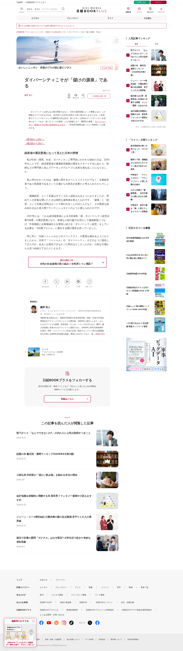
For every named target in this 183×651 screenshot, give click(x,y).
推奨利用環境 (72, 610)
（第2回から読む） (35, 143)
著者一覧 (144, 587)
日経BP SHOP (46, 602)
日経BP (19, 2)
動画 (131, 587)
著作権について (116, 639)
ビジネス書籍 (57, 595)
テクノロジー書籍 (78, 595)
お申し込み (142, 2)
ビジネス (35, 18)
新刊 (42, 595)
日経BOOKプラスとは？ (36, 2)
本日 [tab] (136, 44)
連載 (90, 587)
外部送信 (102, 639)
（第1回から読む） (35, 139)
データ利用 (89, 639)
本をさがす (21, 595)
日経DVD (83, 602)
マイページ (60, 580)
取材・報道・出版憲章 (53, 639)
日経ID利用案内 (133, 639)
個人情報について (73, 639)
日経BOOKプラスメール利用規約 (100, 610)
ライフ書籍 (99, 595)
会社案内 (36, 639)
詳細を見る (100, 334)
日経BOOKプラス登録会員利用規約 (137, 610)
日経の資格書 (65, 602)
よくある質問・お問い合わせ (52, 615)
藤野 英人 (29, 95)
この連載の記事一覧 (99, 96)
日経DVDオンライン (104, 602)
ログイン (158, 2)
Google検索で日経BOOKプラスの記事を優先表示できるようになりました (47, 26)
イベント (105, 587)
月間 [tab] (156, 44)
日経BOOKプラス (22, 32)
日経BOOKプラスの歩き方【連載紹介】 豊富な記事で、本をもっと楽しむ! (20, 644)
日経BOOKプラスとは (49, 610)
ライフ (110, 18)
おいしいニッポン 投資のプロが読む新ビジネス (48, 32)
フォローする (107, 68)
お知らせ (43, 580)
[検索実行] (63, 8)
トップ (19, 580)
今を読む (148, 18)
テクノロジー (72, 18)
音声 (119, 587)
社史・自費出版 (127, 602)
